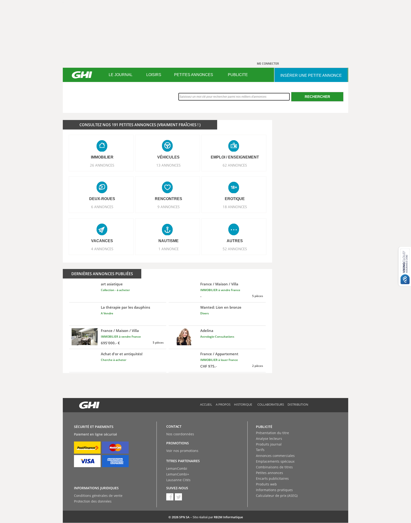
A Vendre (107, 313)
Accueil (206, 404)
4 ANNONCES (102, 248)
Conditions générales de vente (98, 495)
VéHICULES (168, 157)
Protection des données (93, 501)
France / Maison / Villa (219, 284)
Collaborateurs (270, 404)
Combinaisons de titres (274, 467)
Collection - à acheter (115, 290)
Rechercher (317, 97)
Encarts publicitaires (272, 478)
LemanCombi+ (177, 474)
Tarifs (260, 449)
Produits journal (269, 444)
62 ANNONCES (235, 165)
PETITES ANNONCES (193, 75)
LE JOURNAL (120, 75)
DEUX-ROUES (102, 199)
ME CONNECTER (268, 64)
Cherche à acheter (113, 360)
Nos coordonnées (180, 434)
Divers (204, 313)
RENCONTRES (168, 199)
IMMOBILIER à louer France (219, 360)
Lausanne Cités (178, 480)
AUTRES (235, 241)
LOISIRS (153, 75)
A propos (223, 404)
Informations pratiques (274, 490)
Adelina (206, 330)
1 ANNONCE (168, 248)
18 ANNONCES (235, 206)
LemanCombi (176, 468)
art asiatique (112, 284)
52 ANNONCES (235, 248)
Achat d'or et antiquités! (121, 353)
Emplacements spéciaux (275, 461)
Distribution (298, 404)
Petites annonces (269, 472)
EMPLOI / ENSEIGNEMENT (235, 157)
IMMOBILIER (102, 157)
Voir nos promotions (182, 450)
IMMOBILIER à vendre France (220, 290)
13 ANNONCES (168, 165)
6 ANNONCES (102, 206)
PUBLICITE (238, 75)
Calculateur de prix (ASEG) (277, 495)
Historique (243, 404)
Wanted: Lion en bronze (220, 307)
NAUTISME (168, 241)
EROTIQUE (235, 199)
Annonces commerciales (275, 455)
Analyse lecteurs (269, 438)
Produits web (266, 484)
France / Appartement (219, 353)
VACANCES (102, 241)
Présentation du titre (272, 433)
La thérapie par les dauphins (125, 307)
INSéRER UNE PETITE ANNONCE (311, 75)
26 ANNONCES (102, 165)
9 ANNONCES (168, 206)
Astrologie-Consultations (217, 337)
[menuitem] (120, 75)
